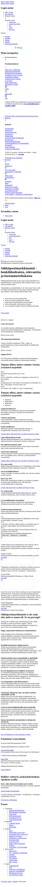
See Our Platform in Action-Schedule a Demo (15, 734)
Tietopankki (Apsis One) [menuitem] (17, 832)
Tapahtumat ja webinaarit (13, 172)
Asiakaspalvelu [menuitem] (14, 866)
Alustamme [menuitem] (8, 808)
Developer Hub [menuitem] (14, 840)
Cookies (14, 881)
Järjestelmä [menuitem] (8, 821)
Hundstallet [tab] (23, 535)
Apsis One (12, 22)
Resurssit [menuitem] (8, 829)
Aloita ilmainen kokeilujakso (10, 791)
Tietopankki (9, 185)
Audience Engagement (12, 149)
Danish (7, 40)
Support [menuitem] (7, 864)
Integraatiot (8, 94)
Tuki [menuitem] (10, 867)
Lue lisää (4, 557)
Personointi (8, 145)
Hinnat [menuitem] (11, 825)
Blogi (6, 183)
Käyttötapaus (9, 140)
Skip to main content (7, 2)
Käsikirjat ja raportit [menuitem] (15, 836)
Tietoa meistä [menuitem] (9, 849)
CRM (7, 89)
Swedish (7, 38)
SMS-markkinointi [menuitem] (15, 816)
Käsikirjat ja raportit (11, 187)
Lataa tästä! (4, 759)
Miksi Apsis (9, 176)
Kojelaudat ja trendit (11, 84)
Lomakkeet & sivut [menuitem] (15, 818)
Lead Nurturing (10, 147)
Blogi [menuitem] (11, 831)
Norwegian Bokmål (11, 44)
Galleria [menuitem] (11, 845)
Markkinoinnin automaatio (13, 73)
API (6, 98)
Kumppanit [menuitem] (12, 856)
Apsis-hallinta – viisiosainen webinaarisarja (19, 194)
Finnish (7, 42)
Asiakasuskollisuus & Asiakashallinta (17, 143)
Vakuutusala (9, 134)
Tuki (6, 207)
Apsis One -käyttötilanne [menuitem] (17, 869)
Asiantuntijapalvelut (11, 191)
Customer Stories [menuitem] (14, 823)
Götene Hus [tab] (5, 535)
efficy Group (9, 12)
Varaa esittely (5, 313)
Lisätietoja (8, 181)
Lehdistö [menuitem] (12, 855)
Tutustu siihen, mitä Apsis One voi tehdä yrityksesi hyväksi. (20, 434)
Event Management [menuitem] (15, 820)
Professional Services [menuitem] (16, 873)
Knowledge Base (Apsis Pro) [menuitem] (18, 834)
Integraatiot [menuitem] (12, 827)
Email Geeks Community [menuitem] (17, 843)
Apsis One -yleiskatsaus (12, 70)
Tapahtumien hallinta (11, 77)
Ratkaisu (7, 118)
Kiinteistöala (9, 136)
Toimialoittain (9, 128)
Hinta (6, 205)
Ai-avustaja (8, 81)
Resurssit (8, 160)
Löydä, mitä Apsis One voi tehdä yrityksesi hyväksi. (17, 487)
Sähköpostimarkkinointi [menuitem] (16, 810)
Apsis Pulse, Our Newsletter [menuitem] (18, 847)
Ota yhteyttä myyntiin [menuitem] (16, 875)
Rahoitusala (8, 130)
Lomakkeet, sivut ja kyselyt (14, 75)
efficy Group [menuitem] (13, 862)
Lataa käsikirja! (6, 770)
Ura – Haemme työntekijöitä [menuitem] (18, 853)
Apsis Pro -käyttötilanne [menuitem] (16, 871)
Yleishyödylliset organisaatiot (14, 138)
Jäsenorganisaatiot (11, 132)
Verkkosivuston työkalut (12, 79)
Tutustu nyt (8, 166)
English (7, 36)
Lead (10, 28)
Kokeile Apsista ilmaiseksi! (13, 192)
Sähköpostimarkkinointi (12, 71)
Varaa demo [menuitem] (9, 216)
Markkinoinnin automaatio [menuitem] (17, 812)
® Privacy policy (6, 881)
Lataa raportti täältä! (7, 750)
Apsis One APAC (14, 24)
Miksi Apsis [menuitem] (13, 851)
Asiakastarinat (9, 177)
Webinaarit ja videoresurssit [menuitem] (18, 838)
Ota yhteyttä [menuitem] (13, 858)
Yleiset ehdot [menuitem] (13, 860)
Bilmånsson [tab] (14, 535)
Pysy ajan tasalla (10, 170)
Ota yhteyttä (9, 14)
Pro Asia (11, 29)
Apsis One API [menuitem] (14, 842)
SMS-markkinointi (11, 82)
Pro (10, 26)
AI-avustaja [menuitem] (12, 814)
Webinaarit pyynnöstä (12, 189)
